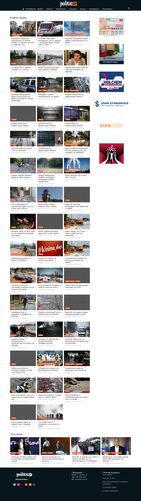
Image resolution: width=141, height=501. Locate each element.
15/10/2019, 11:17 (42, 127)
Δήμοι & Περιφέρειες (71, 144)
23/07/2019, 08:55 (15, 210)
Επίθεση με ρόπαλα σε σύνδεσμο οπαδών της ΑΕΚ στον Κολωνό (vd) (21, 370)
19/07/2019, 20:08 (42, 208)
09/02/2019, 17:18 (42, 289)
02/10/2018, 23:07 (69, 345)
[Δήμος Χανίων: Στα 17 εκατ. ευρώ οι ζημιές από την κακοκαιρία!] (77, 221)
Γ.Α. (74, 98)
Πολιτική (49, 9)
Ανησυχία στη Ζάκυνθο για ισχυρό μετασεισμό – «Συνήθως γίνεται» (48, 341)
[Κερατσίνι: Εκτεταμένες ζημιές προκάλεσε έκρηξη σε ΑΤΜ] (77, 302)
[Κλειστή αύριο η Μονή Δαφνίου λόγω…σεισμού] (50, 194)
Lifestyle (14, 452)
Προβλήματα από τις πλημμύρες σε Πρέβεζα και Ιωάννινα (21, 314)
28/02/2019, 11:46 (15, 262)
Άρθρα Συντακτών (74, 90)
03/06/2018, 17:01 (42, 428)
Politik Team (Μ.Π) (24, 127)
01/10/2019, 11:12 (42, 152)
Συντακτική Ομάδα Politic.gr (88, 463)
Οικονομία (73, 9)
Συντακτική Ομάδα (109, 487)
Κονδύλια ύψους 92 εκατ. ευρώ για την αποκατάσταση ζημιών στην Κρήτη (23, 233)
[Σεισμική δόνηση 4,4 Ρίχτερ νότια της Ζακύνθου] (23, 138)
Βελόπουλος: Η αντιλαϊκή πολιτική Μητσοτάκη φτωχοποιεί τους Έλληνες (115, 459)
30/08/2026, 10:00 (46, 463)
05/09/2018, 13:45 (15, 401)
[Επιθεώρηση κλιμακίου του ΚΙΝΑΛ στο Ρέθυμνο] (23, 248)
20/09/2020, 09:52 (15, 71)
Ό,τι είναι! (19, 34)
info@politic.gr (81, 475)
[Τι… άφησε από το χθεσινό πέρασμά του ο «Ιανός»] (23, 58)
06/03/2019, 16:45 (69, 237)
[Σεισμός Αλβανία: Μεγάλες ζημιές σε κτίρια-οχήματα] (23, 165)
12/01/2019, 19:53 (42, 316)
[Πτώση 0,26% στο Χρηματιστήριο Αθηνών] (77, 113)
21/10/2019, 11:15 (15, 127)
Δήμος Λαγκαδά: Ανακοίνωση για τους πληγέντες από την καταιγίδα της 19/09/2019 (76, 150)
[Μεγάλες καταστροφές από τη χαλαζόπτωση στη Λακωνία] (50, 302)
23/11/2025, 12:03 (15, 46)
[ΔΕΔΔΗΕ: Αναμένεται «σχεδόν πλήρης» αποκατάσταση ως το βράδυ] (77, 29)
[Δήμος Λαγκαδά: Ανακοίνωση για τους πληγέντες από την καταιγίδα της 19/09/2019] (77, 138)
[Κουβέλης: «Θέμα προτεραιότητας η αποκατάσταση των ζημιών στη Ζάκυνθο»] (23, 329)
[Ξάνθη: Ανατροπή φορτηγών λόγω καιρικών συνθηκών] (50, 58)
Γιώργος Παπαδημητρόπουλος (54, 428)
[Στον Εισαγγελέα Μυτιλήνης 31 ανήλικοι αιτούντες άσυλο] (50, 275)
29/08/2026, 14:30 (107, 463)
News (40, 90)
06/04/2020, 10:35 (42, 71)
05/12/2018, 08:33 (69, 316)
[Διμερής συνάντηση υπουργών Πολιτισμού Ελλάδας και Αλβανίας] (77, 58)
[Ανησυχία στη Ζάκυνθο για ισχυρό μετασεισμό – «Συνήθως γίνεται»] (50, 329)
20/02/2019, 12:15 (15, 291)
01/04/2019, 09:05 (42, 235)
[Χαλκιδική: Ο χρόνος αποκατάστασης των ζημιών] (50, 85)
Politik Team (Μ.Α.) (78, 73)
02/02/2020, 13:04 (69, 73)
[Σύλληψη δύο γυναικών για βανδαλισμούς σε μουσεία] (50, 358)
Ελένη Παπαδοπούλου (25, 179)
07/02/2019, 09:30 (69, 289)
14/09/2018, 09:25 (15, 374)
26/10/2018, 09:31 (42, 345)
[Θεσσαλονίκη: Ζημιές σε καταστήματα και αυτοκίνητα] (77, 358)
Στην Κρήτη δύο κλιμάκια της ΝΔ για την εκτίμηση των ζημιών (76, 260)
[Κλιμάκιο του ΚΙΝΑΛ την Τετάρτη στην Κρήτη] (50, 248)
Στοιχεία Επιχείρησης (110, 491)
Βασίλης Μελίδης (78, 44)
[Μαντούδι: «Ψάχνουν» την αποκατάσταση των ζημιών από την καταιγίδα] (77, 329)
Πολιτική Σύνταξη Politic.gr (118, 463)
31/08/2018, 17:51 (69, 401)
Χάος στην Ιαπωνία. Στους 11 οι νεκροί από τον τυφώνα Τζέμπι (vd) (22, 397)
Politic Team (23, 46)
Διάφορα (14, 119)
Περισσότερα (107, 9)
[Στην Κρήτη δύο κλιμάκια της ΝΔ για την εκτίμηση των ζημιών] (77, 248)
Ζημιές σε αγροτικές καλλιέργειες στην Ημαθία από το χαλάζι (76, 206)
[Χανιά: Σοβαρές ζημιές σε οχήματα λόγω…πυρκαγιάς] (23, 412)
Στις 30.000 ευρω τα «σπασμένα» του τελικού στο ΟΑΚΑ (49, 424)
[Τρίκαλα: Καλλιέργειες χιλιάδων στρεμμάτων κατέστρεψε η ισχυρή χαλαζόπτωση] (50, 165)
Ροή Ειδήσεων (31, 9)
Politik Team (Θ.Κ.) (52, 71)
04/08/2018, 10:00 (15, 426)
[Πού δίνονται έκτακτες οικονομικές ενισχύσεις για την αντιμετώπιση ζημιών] (23, 275)
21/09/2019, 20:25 (15, 179)
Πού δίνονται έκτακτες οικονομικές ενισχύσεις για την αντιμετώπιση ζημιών (22, 287)
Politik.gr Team (23, 237)
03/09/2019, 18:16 (69, 179)
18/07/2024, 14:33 (42, 46)
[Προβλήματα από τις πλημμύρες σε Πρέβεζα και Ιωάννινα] (23, 302)
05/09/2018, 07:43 (42, 399)
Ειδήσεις (68, 171)
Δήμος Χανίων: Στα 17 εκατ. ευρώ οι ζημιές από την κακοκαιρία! (75, 233)
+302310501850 (81, 477)
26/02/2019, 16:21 (42, 262)
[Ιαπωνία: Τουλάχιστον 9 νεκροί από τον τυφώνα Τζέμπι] (50, 385)
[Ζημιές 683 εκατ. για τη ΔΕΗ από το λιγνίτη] (77, 165)
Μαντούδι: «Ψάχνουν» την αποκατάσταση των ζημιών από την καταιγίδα (76, 341)
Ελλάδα (40, 9)
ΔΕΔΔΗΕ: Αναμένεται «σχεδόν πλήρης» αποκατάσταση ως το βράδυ (76, 40)
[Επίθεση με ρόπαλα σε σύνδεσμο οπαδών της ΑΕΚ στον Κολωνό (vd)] (23, 358)
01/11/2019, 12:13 (69, 98)
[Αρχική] (23, 9)
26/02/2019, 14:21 (69, 264)
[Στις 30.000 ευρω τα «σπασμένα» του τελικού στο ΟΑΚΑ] (50, 412)
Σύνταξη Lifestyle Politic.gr (27, 463)
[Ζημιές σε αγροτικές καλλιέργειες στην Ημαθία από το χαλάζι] (77, 194)
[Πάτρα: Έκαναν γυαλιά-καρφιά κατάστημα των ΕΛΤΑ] (77, 275)
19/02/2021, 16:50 (69, 44)
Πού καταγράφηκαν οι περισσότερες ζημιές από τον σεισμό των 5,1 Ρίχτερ (22, 206)
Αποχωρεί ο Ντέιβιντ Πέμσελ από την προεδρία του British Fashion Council (23, 459)
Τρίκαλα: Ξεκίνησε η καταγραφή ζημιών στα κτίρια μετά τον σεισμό (76, 397)
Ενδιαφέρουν (74, 34)
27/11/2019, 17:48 (15, 102)
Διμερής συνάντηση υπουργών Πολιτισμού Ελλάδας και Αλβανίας (76, 69)
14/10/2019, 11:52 (69, 127)
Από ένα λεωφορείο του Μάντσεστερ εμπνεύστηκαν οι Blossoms (53, 459)
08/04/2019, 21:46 (15, 237)
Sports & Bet (42, 418)
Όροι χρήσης (107, 475)
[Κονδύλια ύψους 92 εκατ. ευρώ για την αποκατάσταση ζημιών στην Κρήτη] (23, 221)
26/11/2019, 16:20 (42, 98)
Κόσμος (83, 9)
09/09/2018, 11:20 (69, 372)
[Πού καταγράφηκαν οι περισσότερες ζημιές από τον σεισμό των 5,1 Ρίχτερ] (23, 194)
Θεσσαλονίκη (94, 9)
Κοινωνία (81, 34)
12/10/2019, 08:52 (15, 152)
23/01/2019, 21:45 (15, 318)
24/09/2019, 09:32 (69, 154)
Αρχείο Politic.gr (23, 102)
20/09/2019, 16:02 (42, 183)
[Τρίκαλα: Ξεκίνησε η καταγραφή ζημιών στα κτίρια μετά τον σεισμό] (77, 385)
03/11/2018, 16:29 (15, 347)
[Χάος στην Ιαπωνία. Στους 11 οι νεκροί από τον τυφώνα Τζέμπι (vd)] (23, 385)
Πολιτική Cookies (109, 478)
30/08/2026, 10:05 (15, 463)
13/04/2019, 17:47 (69, 210)
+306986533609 (81, 479)
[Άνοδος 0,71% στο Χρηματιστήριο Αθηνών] (50, 113)
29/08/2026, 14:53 (76, 463)
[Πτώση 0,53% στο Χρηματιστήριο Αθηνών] (50, 138)
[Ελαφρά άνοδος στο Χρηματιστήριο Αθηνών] (23, 113)
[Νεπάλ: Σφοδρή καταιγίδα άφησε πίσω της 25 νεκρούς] (50, 221)
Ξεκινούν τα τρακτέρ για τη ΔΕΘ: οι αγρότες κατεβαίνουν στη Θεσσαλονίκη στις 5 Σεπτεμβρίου (85, 459)
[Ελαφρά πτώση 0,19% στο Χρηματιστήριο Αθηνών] (77, 85)
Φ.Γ (48, 46)
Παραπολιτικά (61, 9)
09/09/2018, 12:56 (42, 372)
